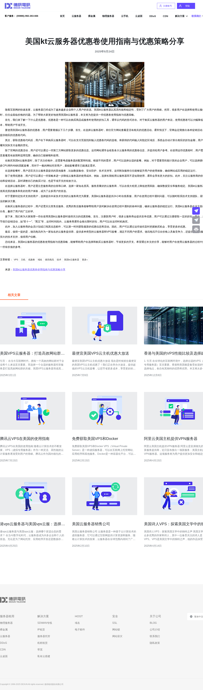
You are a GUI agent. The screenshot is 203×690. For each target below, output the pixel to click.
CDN (165, 16)
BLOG (153, 623)
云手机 (124, 16)
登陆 (187, 6)
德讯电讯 (49, 259)
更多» (85, 259)
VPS (16, 259)
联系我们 (155, 636)
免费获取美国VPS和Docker (95, 438)
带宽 (40, 649)
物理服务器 (108, 16)
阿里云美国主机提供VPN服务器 (170, 438)
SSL (114, 623)
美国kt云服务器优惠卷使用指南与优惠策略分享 (39, 269)
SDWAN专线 (44, 623)
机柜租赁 (42, 643)
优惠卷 (31, 259)
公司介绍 (155, 629)
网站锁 (116, 629)
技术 (59, 259)
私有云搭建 (43, 656)
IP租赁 (41, 629)
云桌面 (138, 16)
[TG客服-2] (196, 220)
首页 (62, 16)
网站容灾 (117, 636)
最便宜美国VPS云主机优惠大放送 (100, 353)
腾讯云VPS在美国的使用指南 (24, 438)
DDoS (152, 16)
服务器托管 (43, 636)
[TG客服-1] (196, 211)
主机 (23, 259)
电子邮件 (80, 629)
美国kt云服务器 (71, 259)
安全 (115, 616)
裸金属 (91, 16)
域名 (40, 259)
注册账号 (167, 6)
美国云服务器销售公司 (91, 524)
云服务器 (76, 16)
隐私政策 (155, 643)
